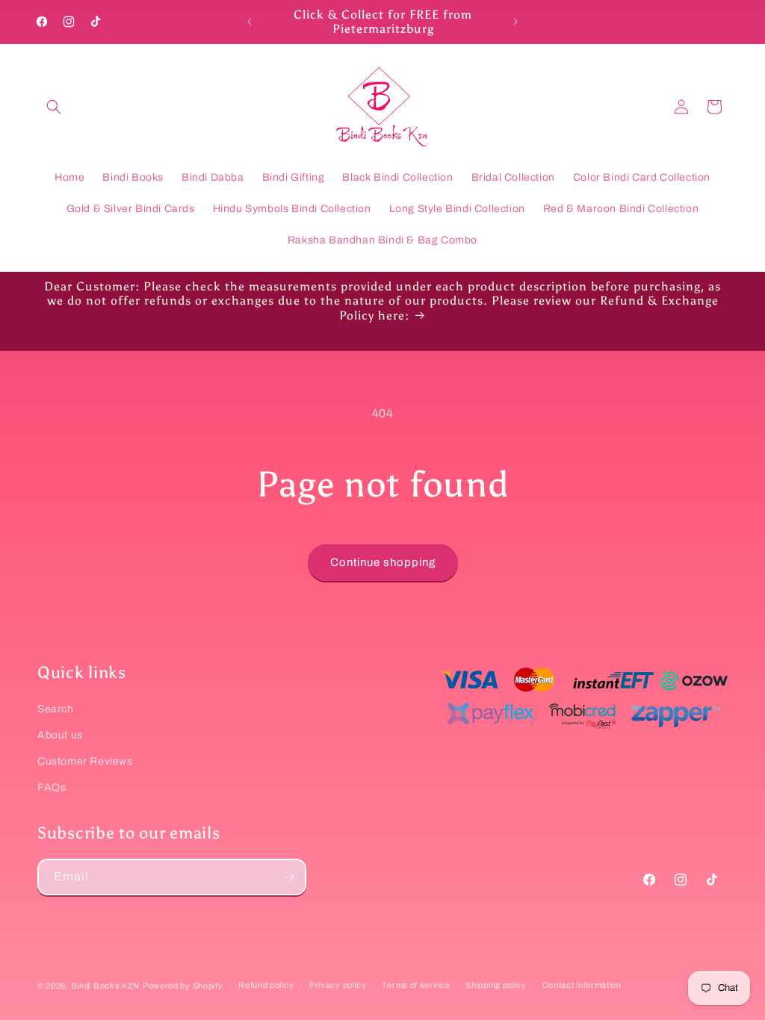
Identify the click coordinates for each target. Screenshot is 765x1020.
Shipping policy (496, 984)
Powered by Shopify (183, 985)
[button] (53, 106)
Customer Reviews (85, 761)
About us (60, 735)
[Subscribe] (288, 877)
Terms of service (416, 984)
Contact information (582, 984)
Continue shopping (383, 562)
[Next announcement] (515, 21)
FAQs (51, 787)
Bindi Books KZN (105, 985)
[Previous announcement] (249, 21)
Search (55, 709)
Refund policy (266, 984)
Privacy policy (338, 984)
